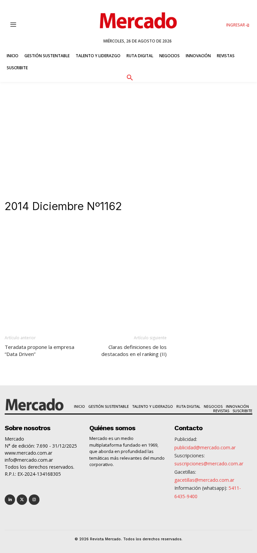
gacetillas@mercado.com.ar (204, 480)
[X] (75, 232)
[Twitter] (22, 499)
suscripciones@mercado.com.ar (208, 463)
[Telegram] (121, 232)
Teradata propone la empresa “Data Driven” (39, 350)
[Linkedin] (60, 232)
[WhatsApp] (106, 232)
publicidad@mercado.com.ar (205, 447)
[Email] (137, 232)
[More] (153, 232)
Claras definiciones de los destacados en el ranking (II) (134, 350)
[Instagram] (34, 499)
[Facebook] (91, 232)
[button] (129, 76)
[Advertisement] (128, 132)
